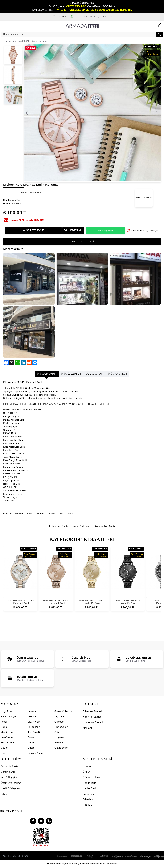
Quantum (59, 721)
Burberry (59, 742)
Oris (56, 732)
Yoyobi (65, 863)
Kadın (52, 513)
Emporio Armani (36, 753)
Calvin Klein (34, 721)
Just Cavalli (34, 732)
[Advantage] (144, 856)
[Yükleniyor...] (160, 25)
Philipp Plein (34, 726)
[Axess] (104, 856)
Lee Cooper (7, 737)
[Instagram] (41, 821)
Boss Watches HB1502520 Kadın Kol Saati (92, 601)
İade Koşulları (94, 374)
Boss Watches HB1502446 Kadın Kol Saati (21, 601)
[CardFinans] (131, 856)
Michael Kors (8, 742)
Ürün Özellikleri (71, 374)
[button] (27, 113)
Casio (31, 737)
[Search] (159, 34)
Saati (70, 513)
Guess (31, 747)
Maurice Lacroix (9, 732)
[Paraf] (90, 856)
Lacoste (32, 711)
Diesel (4, 753)
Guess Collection (63, 711)
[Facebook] (33, 821)
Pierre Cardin (61, 726)
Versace (32, 716)
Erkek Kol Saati (58, 525)
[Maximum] (117, 856)
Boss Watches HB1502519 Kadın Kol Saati (56, 601)
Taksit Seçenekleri (82, 241)
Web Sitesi (55, 863)
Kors (29, 513)
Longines (59, 737)
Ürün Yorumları (117, 374)
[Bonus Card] (63, 856)
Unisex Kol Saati (105, 525)
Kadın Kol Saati (81, 525)
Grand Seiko (61, 747)
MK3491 (40, 513)
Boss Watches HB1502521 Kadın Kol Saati (128, 601)
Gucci (31, 742)
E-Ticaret (84, 863)
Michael (19, 513)
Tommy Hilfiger (8, 716)
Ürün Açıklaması (46, 374)
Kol (61, 513)
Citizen (4, 747)
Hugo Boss (6, 711)
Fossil (4, 721)
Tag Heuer (59, 716)
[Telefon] (49, 821)
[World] (76, 856)
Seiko (4, 726)
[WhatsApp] (72, 17)
